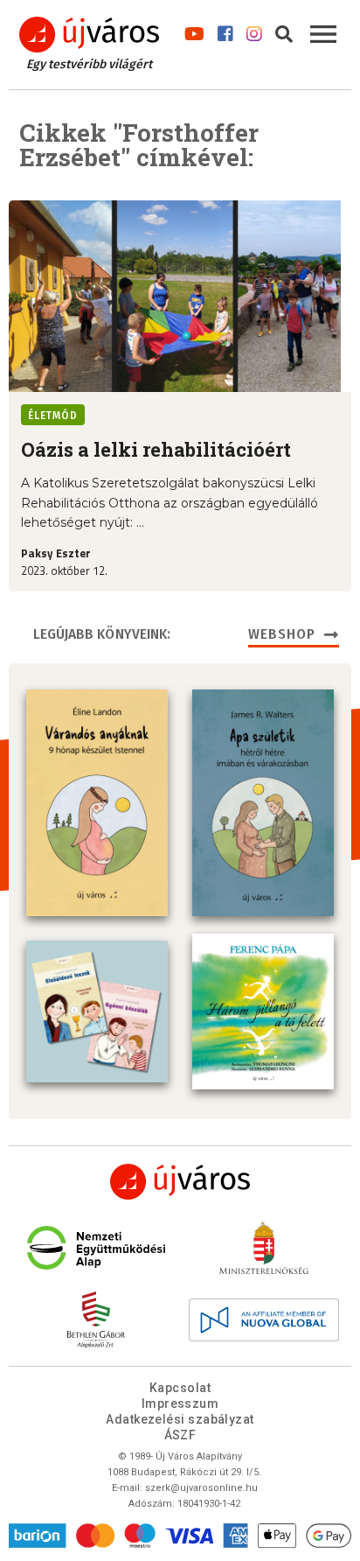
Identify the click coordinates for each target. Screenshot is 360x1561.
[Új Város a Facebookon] (225, 30)
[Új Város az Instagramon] (254, 30)
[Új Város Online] (180, 1182)
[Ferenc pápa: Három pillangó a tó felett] (263, 1011)
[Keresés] (284, 30)
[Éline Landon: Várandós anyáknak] (97, 803)
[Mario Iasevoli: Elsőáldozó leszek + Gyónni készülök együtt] (97, 1011)
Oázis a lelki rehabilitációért (156, 449)
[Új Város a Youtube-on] (194, 30)
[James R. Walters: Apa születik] (263, 803)
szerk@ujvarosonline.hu (201, 1488)
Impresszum (180, 1403)
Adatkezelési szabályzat (179, 1419)
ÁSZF (180, 1435)
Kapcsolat (180, 1388)
